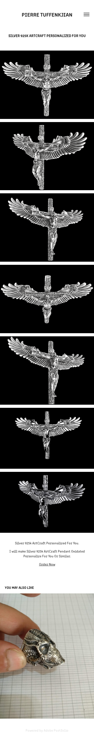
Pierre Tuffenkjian (47, 14)
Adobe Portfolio (56, 730)
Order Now (47, 564)
